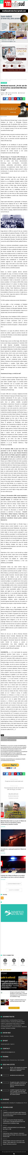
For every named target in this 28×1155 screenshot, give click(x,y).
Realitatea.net (19, 1103)
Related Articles (13, 794)
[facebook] (4, 98)
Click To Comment (14, 890)
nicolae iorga (4, 740)
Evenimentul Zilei (5, 1103)
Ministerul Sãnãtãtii (10, 1028)
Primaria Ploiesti (4, 1020)
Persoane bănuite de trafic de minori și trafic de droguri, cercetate (14, 787)
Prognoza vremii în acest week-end (14, 780)
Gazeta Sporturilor (5, 1044)
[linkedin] (18, 98)
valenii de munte (12, 740)
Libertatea (6, 1036)
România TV (12, 1103)
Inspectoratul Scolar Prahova (13, 1023)
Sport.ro (12, 1044)
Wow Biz (12, 1036)
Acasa (2, 79)
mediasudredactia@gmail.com (8, 1052)
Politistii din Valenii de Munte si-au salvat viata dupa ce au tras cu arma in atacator (13, 876)
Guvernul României (16, 1026)
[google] (9, 98)
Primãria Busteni (9, 1025)
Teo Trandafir (21, 1060)
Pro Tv (25, 1103)
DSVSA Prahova (17, 1025)
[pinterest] (15, 98)
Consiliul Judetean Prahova (15, 1020)
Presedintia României (6, 1026)
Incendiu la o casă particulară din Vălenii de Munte (13, 850)
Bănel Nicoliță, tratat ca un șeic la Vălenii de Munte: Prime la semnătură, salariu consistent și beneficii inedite (13, 822)
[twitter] (7, 98)
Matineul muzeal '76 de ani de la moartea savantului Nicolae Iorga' (13, 738)
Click (2, 1036)
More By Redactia (13, 796)
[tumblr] (21, 98)
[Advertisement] (14, 938)
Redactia (3, 92)
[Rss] (2, 898)
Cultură (6, 79)
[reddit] (12, 98)
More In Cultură (13, 798)
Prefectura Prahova (5, 1021)
